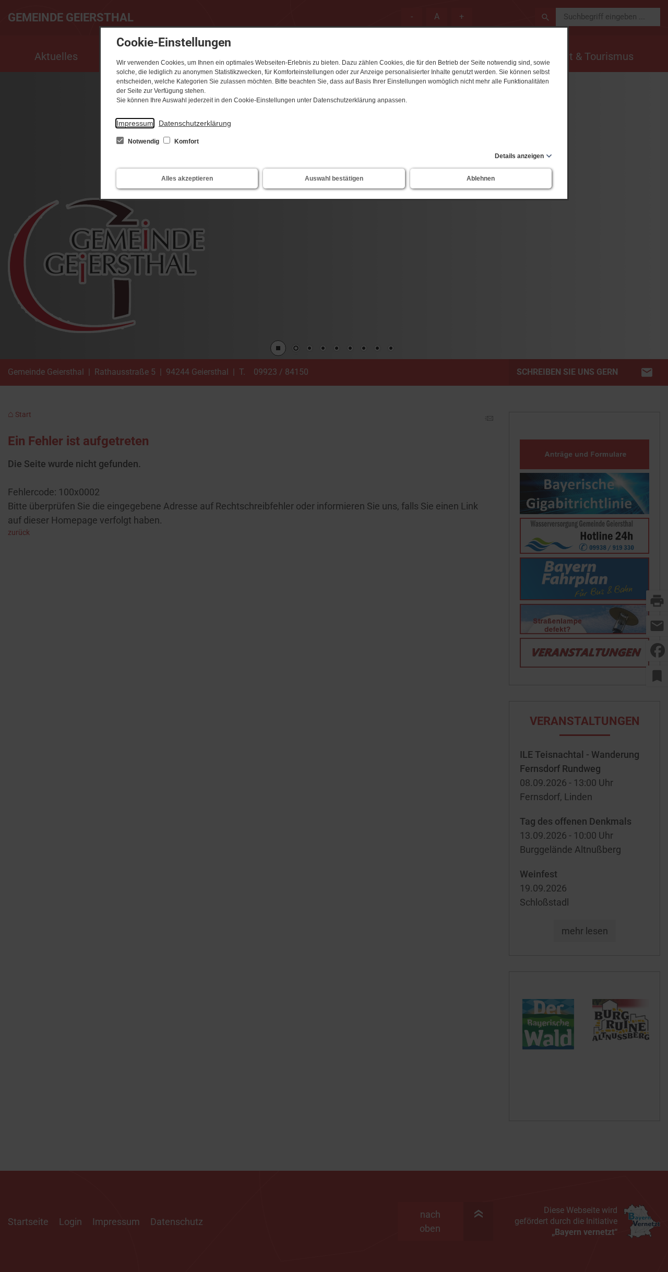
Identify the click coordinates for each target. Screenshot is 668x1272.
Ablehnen (481, 178)
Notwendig (143, 141)
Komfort (186, 141)
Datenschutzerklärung (195, 123)
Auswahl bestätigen (334, 178)
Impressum (134, 123)
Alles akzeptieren (187, 178)
